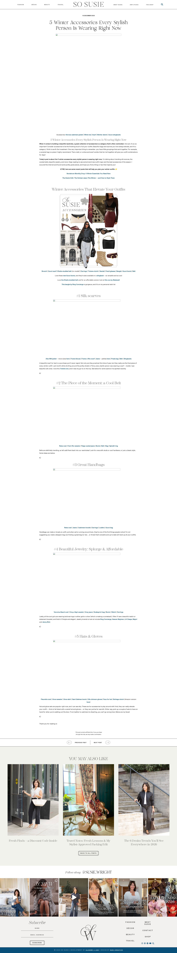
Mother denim (102, 135)
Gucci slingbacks (114, 135)
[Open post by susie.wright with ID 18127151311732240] (132, 897)
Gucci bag (109, 528)
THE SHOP (149, 5)
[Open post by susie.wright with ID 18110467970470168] (44, 897)
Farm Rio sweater (74, 446)
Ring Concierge (105, 619)
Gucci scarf (52, 271)
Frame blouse (75, 359)
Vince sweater (57, 699)
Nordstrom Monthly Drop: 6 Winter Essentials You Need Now (88, 174)
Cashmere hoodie (84, 528)
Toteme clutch (93, 271)
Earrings (84, 271)
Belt (134, 271)
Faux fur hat (107, 699)
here (68, 359)
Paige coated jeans (88, 446)
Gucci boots (127, 271)
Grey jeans (89, 612)
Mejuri (135, 619)
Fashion (20, 5)
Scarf (94, 135)
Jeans (98, 359)
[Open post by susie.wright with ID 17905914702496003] (103, 897)
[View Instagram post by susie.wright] (27, 880)
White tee (87, 135)
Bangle (118, 271)
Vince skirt (67, 699)
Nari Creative (116, 950)
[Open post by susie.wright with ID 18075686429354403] (14, 897)
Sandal (102, 271)
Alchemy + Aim (92, 950)
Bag (106, 446)
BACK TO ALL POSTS (88, 853)
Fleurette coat (46, 699)
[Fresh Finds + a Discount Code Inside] (33, 800)
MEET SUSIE (118, 5)
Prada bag (114, 359)
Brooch (44, 271)
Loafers (101, 528)
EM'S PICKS (134, 5)
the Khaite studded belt (69, 280)
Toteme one (64, 369)
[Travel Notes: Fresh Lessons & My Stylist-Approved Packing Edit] (88, 800)
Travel (60, 5)
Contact (147, 931)
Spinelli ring (113, 446)
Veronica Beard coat (61, 612)
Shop (148, 937)
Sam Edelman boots (79, 699)
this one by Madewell (112, 280)
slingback (100, 276)
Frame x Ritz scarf (88, 359)
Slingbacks (127, 359)
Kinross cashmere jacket (74, 135)
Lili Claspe (128, 619)
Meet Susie (147, 924)
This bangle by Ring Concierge (72, 285)
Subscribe (37, 943)
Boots (98, 446)
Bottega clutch (118, 699)
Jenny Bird (46, 622)
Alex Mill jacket (51, 359)
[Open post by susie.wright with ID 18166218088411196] (73, 897)
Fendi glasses (110, 271)
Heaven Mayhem (118, 619)
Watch (113, 612)
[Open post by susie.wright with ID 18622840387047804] (162, 897)
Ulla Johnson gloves (95, 699)
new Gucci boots (69, 276)
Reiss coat (62, 446)
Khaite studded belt (64, 271)
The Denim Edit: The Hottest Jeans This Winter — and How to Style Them (88, 178)
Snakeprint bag (99, 612)
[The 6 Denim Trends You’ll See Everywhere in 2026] (143, 800)
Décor (34, 5)
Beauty (47, 5)
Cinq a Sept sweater (77, 612)
